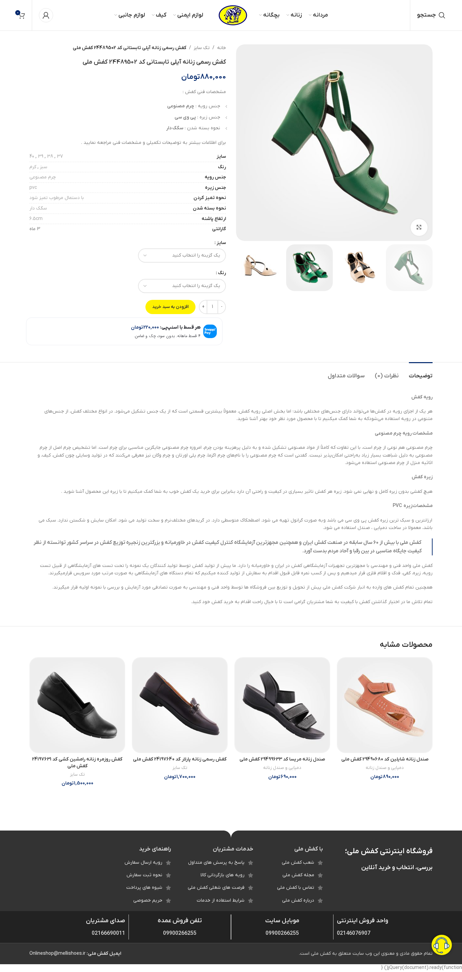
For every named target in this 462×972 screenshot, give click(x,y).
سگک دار (38, 208)
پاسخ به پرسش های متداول (216, 862)
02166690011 (108, 933)
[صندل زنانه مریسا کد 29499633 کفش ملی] (282, 705)
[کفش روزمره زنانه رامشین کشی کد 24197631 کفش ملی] (77, 705)
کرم (32, 167)
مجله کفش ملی (298, 875)
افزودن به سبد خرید (170, 307)
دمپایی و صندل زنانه (385, 768)
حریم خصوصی (147, 900)
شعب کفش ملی (298, 862)
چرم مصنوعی (42, 177)
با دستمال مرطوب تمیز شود (56, 198)
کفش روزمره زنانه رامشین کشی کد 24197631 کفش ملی (77, 762)
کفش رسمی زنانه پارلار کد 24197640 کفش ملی (180, 759)
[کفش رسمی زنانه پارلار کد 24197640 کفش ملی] (180, 705)
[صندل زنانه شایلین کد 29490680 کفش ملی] (385, 705)
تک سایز (202, 48)
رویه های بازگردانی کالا (223, 875)
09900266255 (282, 933)
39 (40, 156)
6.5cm (36, 219)
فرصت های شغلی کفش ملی (216, 887)
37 (60, 156)
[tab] (421, 372)
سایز (221, 243)
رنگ (222, 273)
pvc (33, 187)
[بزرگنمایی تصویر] (419, 227)
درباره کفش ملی (298, 900)
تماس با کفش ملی (295, 887)
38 (50, 156)
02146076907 (353, 933)
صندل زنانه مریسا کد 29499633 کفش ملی (282, 759)
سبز (43, 167)
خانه (221, 48)
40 (31, 156)
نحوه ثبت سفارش (144, 875)
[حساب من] (46, 15)
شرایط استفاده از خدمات (221, 900)
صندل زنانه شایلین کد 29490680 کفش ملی (385, 759)
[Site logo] (232, 15)
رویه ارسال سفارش (143, 862)
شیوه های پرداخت (144, 887)
